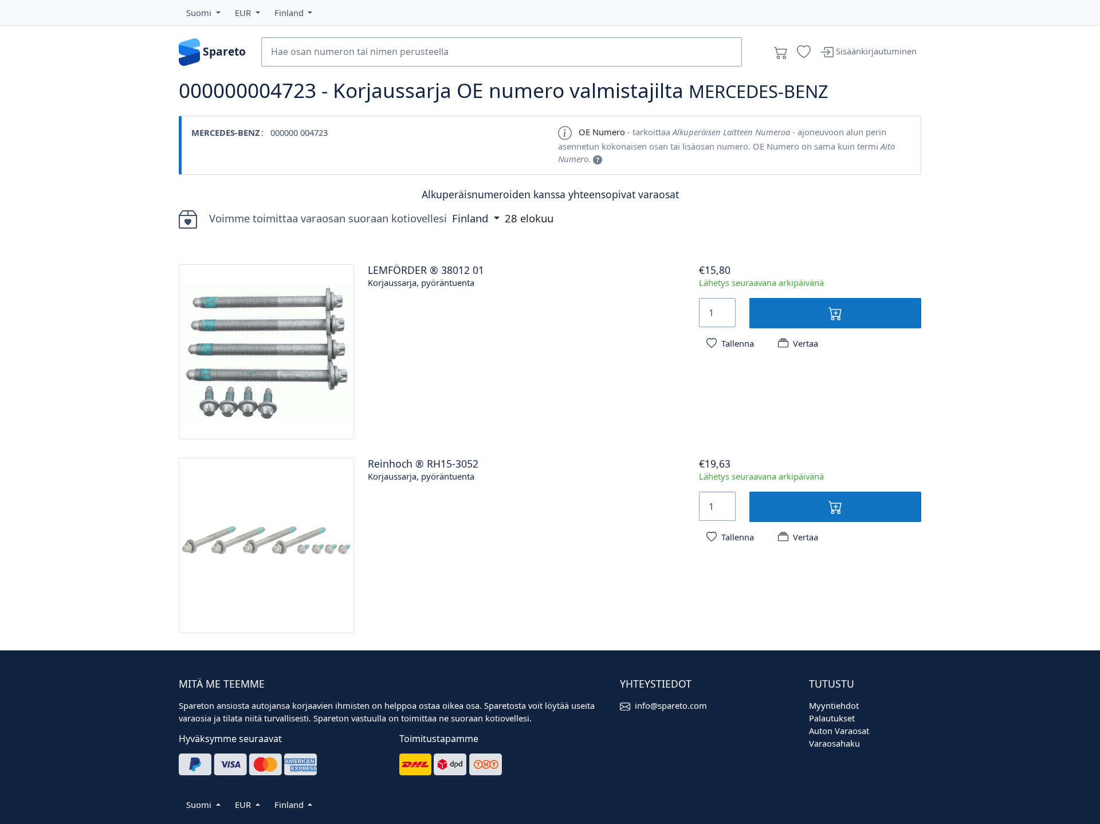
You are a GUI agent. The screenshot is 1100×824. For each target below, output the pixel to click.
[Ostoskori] (780, 52)
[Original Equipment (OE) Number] (597, 158)
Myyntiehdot (834, 705)
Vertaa (805, 343)
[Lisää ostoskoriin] (835, 313)
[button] (203, 12)
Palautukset (832, 718)
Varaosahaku (834, 743)
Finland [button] (471, 218)
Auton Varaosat (839, 730)
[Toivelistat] (803, 52)
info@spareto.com (671, 705)
